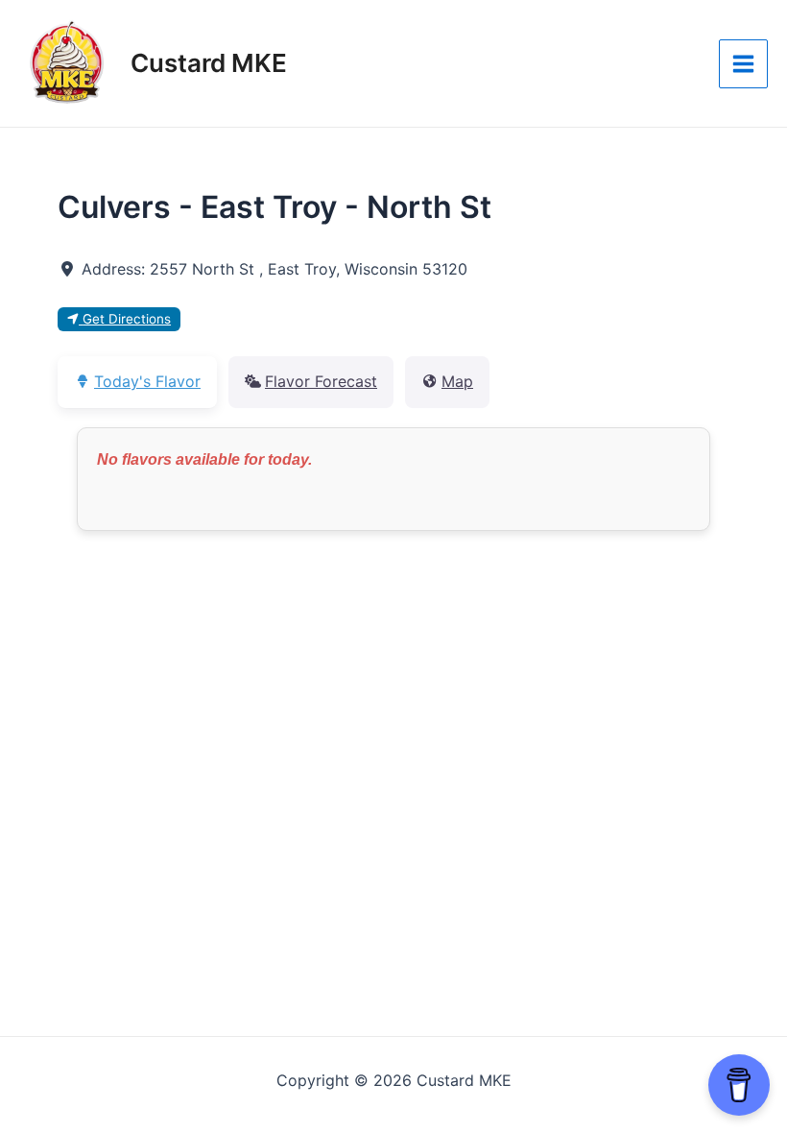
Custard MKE (209, 63)
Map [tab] (457, 381)
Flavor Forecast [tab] (321, 381)
